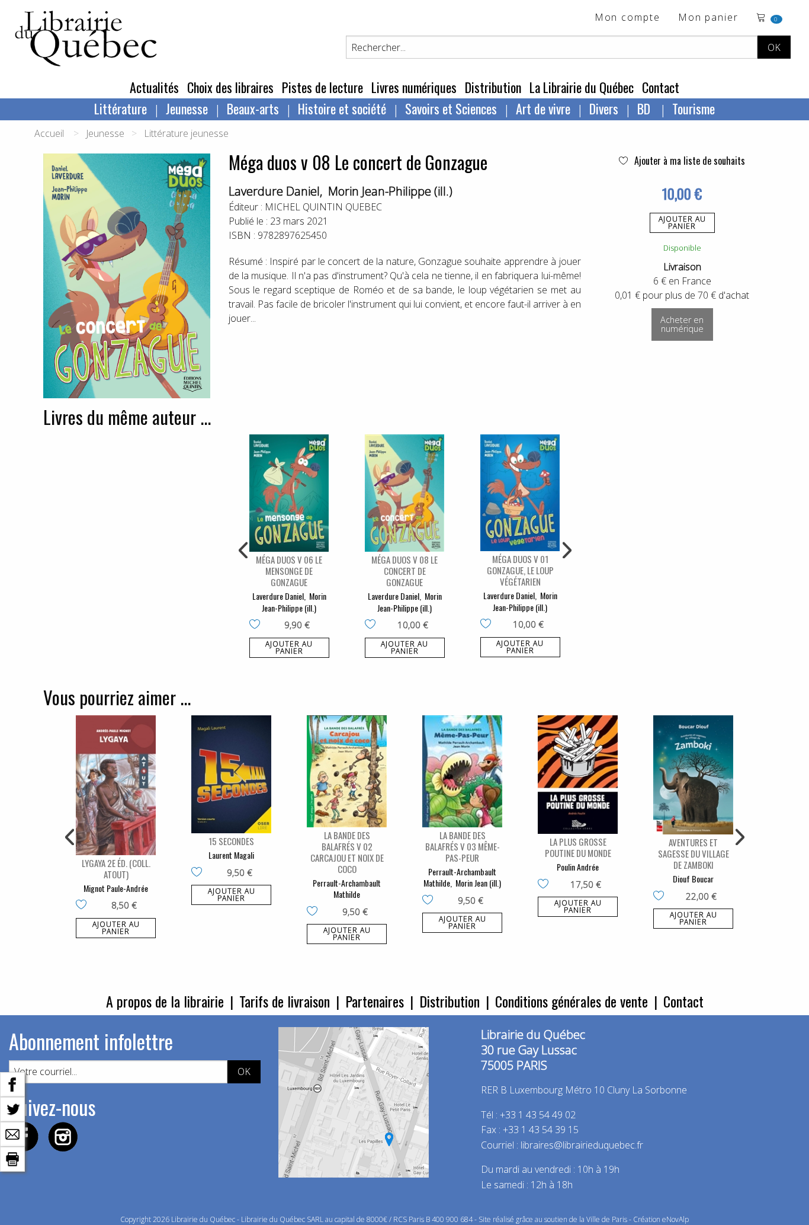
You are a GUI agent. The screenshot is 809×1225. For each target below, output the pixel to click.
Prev (244, 550)
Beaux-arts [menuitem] (253, 108)
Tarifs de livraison (284, 1001)
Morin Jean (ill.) (478, 883)
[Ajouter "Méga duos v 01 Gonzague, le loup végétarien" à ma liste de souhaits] (488, 624)
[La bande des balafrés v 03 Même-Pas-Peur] (462, 771)
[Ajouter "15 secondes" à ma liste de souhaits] (199, 872)
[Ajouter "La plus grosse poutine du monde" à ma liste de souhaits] (546, 884)
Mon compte (627, 18)
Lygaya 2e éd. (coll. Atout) (116, 868)
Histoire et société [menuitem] (342, 108)
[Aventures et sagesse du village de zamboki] (693, 775)
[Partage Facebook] (12, 1083)
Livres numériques (414, 87)
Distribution (493, 87)
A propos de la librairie (165, 1001)
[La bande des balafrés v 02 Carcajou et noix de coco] (347, 771)
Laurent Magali (231, 855)
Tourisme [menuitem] (693, 108)
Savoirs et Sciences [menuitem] (451, 108)
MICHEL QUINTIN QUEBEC (323, 206)
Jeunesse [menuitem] (187, 108)
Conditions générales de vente (571, 1001)
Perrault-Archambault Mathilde (347, 889)
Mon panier (708, 18)
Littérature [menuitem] (120, 108)
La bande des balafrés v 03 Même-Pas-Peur (462, 846)
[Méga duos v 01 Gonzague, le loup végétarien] (520, 492)
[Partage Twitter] (12, 1108)
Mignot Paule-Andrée (116, 888)
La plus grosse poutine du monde (578, 847)
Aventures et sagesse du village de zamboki (693, 853)
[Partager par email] (12, 1133)
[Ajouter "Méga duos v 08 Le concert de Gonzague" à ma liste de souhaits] (373, 625)
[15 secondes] (231, 774)
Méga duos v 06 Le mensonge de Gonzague (289, 570)
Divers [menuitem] (603, 108)
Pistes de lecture (322, 87)
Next (565, 550)
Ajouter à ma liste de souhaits (688, 160)
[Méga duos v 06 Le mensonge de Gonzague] (289, 493)
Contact (660, 87)
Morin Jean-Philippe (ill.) (390, 191)
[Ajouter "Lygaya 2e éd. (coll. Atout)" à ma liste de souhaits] (84, 905)
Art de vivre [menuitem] (543, 108)
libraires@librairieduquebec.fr (582, 1145)
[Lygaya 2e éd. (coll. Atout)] (116, 785)
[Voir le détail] (289, 493)
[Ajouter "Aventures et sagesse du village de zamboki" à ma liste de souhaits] (661, 896)
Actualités (154, 87)
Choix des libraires (230, 87)
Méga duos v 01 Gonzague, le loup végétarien (520, 570)
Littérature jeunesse (186, 133)
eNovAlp (675, 1219)
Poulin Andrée (578, 867)
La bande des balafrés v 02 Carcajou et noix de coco (347, 852)
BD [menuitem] (645, 108)
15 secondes (231, 840)
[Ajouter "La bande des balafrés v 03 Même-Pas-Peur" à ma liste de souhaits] (430, 900)
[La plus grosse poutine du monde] (578, 774)
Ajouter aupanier (682, 222)
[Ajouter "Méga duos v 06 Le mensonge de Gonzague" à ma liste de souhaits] (257, 625)
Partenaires (374, 1001)
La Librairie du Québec (581, 87)
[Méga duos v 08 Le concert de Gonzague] (405, 493)
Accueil (49, 133)
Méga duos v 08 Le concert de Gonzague (404, 570)
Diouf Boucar (693, 878)
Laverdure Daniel (274, 191)
